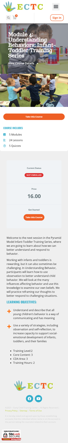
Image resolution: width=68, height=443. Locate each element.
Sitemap (23, 410)
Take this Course (34, 217)
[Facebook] (29, 398)
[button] (56, 6)
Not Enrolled (34, 175)
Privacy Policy (11, 410)
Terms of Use (35, 410)
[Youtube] (38, 398)
